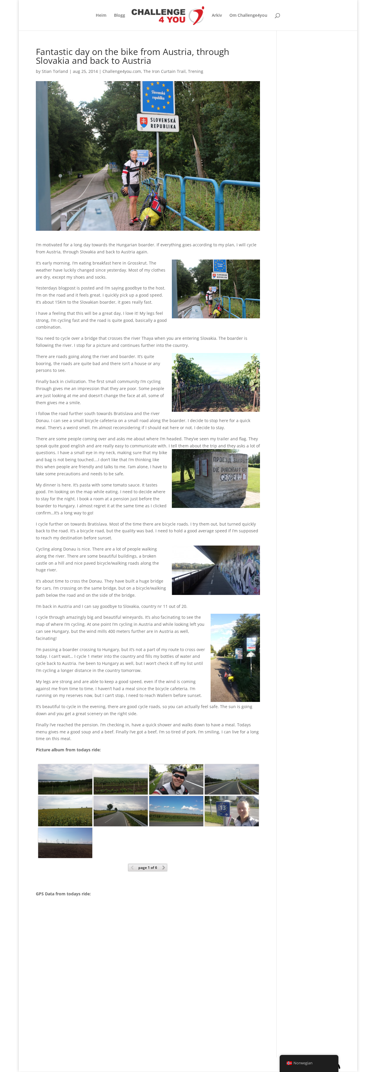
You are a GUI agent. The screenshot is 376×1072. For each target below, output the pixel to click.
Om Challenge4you (248, 15)
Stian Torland (55, 71)
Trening (195, 71)
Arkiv (217, 15)
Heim (101, 15)
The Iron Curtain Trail (164, 71)
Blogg (119, 15)
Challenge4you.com (122, 71)
